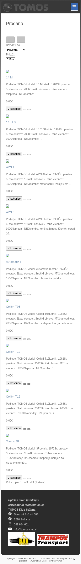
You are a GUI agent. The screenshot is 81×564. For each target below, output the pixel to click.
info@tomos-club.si (25, 529)
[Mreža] (21, 40)
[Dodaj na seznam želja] (24, 109)
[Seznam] (10, 40)
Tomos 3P (12, 441)
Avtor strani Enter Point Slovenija (46, 561)
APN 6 (10, 212)
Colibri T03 (13, 306)
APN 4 (10, 167)
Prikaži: (10, 54)
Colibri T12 (13, 351)
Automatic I (13, 261)
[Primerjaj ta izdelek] (29, 109)
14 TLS (11, 122)
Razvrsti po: (13, 45)
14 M (9, 77)
